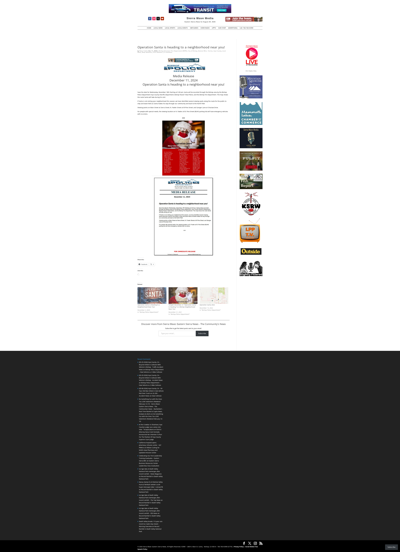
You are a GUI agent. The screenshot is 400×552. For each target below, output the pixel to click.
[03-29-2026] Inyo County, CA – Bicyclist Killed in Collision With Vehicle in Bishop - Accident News (151, 377)
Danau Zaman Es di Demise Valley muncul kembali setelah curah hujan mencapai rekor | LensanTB (151, 484)
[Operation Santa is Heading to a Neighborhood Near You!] (152, 295)
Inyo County (217, 51)
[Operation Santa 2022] (214, 295)
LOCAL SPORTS (170, 28)
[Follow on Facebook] (149, 18)
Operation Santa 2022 (207, 305)
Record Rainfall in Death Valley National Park (150, 528)
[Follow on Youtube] (162, 18)
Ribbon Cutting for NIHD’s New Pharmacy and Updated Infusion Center (149, 450)
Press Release (157, 52)
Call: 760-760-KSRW (246, 28)
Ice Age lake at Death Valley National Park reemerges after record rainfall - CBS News (149, 510)
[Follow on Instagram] (154, 18)
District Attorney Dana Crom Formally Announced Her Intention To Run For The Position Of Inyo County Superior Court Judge (150, 434)
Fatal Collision (157, 396)
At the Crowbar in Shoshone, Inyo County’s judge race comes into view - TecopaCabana (150, 427)
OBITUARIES (194, 28)
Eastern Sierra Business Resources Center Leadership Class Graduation (149, 463)
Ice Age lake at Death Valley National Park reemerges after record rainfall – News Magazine (150, 471)
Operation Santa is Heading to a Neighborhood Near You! (149, 306)
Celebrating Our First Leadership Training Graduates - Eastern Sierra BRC (150, 458)
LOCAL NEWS (158, 28)
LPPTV (214, 28)
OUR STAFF (222, 28)
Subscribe (202, 333)
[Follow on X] (158, 18)
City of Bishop (192, 51)
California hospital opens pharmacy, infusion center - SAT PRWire (150, 445)
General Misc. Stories (205, 51)
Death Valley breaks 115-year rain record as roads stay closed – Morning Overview (150, 523)
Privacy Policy (239, 547)
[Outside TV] (251, 254)
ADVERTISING (232, 28)
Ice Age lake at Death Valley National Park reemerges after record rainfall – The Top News (149, 497)
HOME (149, 28)
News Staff (143, 51)
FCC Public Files (251, 71)
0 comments (168, 52)
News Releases (147, 52)
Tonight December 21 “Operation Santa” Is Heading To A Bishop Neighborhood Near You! (182, 307)
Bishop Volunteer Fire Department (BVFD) (173, 51)
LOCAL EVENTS (183, 28)
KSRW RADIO (205, 28)
